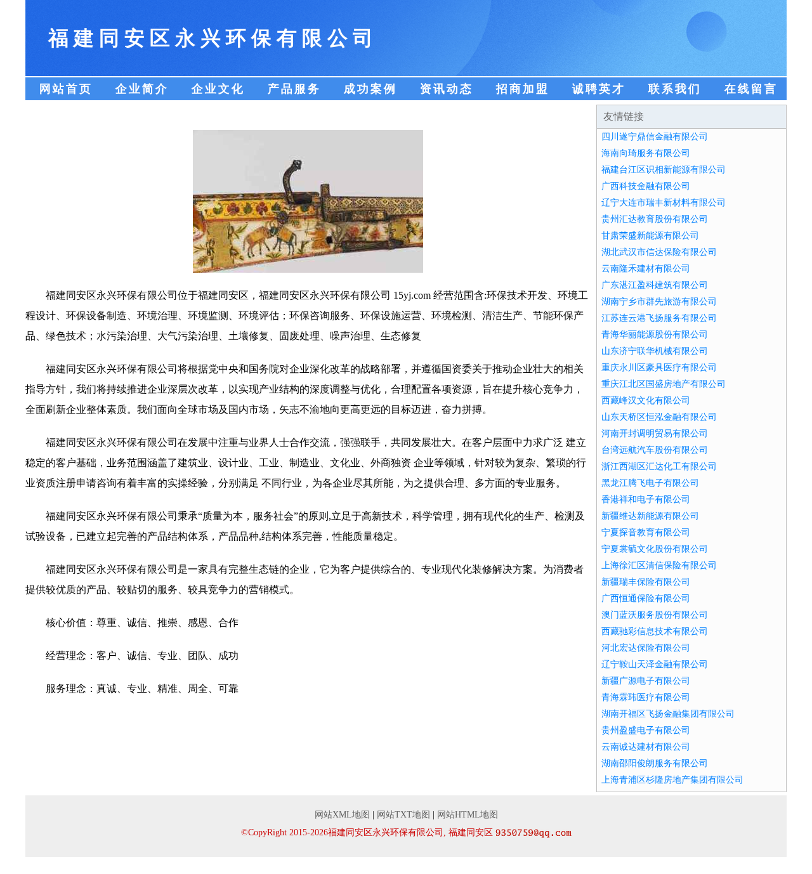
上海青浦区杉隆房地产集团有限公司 (672, 780)
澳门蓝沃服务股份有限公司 (654, 615)
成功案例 (370, 88)
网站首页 (66, 88)
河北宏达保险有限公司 (645, 648)
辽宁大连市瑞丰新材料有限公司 (663, 202)
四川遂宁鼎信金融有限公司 (654, 136)
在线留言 (751, 88)
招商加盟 (522, 88)
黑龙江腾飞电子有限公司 (650, 483)
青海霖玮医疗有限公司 (645, 697)
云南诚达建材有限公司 (645, 747)
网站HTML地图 (467, 814)
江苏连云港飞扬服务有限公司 (659, 318)
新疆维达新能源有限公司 (650, 516)
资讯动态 (446, 88)
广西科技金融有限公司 (645, 186)
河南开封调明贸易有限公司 (654, 433)
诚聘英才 (598, 88)
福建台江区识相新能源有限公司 (663, 169)
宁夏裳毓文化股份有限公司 (654, 549)
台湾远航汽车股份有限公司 (654, 450)
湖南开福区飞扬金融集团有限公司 (668, 714)
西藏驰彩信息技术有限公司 (654, 631)
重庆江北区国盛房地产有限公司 (663, 384)
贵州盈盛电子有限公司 (645, 730)
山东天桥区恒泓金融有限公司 (659, 417)
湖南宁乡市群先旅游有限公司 (659, 301)
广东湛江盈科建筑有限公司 (654, 285)
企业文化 (218, 88)
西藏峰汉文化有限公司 (645, 400)
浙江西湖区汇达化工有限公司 (659, 466)
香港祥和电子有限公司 (645, 499)
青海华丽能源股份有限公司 (654, 334)
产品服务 (294, 88)
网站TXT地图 (403, 814)
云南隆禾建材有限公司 (645, 268)
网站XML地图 (342, 814)
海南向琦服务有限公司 (645, 153)
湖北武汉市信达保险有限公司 (659, 252)
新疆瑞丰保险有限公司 (645, 582)
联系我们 (675, 88)
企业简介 (142, 88)
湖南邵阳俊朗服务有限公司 (654, 763)
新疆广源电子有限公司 (645, 681)
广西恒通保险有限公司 (645, 598)
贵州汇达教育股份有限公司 (654, 219)
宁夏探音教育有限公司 (645, 532)
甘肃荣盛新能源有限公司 (650, 235)
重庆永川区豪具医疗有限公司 (659, 367)
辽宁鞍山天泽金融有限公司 (654, 664)
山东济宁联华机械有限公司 (654, 351)
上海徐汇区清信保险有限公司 (659, 565)
